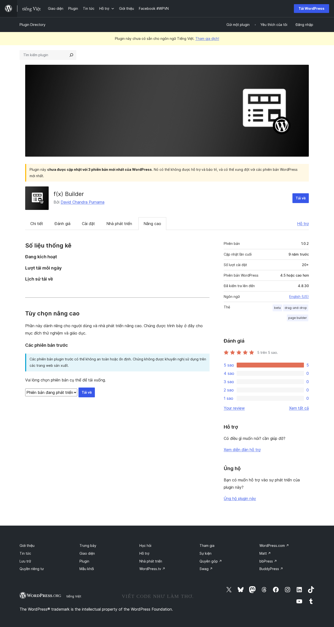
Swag (206, 569)
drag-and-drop (296, 308)
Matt (265, 553)
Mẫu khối (86, 569)
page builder (297, 318)
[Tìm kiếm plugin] (71, 55)
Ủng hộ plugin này (240, 498)
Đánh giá (62, 223)
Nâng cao (152, 223)
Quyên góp (211, 561)
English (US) (299, 296)
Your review (234, 408)
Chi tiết (36, 223)
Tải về (301, 198)
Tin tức (25, 553)
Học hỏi (145, 545)
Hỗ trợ (303, 223)
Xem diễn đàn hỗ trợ (242, 449)
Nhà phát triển (119, 223)
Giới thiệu (27, 545)
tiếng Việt (73, 596)
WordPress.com (274, 545)
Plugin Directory (32, 24)
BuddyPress (271, 569)
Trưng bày (87, 545)
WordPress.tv (152, 569)
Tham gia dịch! (207, 38)
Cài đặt (88, 223)
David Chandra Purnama (82, 202)
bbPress (268, 561)
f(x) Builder (69, 193)
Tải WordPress (311, 8)
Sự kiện (206, 553)
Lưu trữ (25, 561)
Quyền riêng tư (32, 569)
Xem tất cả (299, 408)
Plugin (84, 561)
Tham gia (207, 545)
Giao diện (87, 553)
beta (277, 308)
